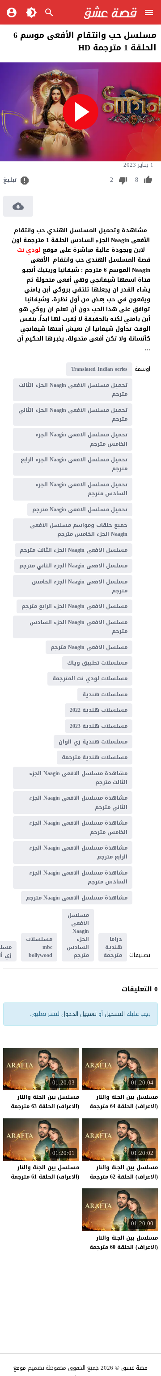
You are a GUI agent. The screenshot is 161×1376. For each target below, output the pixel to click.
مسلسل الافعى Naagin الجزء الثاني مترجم (73, 566)
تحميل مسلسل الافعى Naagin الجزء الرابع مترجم (74, 464)
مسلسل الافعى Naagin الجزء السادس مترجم (78, 626)
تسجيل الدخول (79, 1013)
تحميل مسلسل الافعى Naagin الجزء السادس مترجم (81, 489)
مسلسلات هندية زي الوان (93, 742)
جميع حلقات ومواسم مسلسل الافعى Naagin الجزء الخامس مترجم (78, 529)
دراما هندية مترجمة (112, 947)
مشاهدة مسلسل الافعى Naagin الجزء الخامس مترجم (78, 827)
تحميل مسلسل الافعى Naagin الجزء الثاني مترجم (72, 414)
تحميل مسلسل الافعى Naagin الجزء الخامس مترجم (81, 439)
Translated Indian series (99, 369)
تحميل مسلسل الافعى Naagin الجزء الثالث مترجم (73, 389)
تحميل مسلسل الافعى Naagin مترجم (79, 509)
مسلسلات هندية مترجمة (94, 757)
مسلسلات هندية (104, 694)
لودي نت (29, 249)
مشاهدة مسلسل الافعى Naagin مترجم (76, 898)
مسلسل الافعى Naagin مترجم (89, 647)
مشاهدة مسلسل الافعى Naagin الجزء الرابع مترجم (78, 852)
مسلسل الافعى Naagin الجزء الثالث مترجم (73, 550)
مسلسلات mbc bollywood (39, 947)
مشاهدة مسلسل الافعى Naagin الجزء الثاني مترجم (78, 802)
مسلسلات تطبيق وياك (97, 663)
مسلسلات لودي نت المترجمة (89, 678)
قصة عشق (134, 1367)
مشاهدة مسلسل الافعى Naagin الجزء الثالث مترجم (78, 777)
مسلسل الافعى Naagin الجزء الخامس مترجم (79, 586)
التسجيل (115, 1013)
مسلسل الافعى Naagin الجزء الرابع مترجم (74, 606)
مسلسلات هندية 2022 (98, 710)
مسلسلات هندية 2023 (98, 726)
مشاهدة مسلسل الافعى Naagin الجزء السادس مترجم (78, 877)
